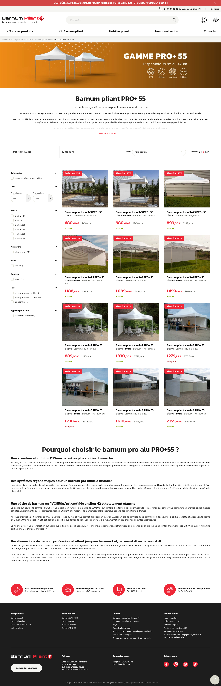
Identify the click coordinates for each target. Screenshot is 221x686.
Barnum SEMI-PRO (70, 618)
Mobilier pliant (119, 31)
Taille (14, 210)
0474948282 (127, 661)
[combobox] (159, 152)
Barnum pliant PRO (43, 39)
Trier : (128, 152)
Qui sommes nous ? (172, 621)
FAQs (115, 624)
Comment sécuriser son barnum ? (127, 621)
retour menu (214, 679)
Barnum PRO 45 (68, 621)
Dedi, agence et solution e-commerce (142, 682)
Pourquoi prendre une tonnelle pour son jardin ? (133, 631)
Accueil (5, 39)
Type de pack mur (20, 310)
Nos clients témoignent (123, 634)
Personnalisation (166, 31)
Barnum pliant (73, 31)
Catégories (16, 173)
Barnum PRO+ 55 (69, 628)
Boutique (14, 39)
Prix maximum (42, 196)
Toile (13, 260)
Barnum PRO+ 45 (69, 624)
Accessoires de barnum (21, 624)
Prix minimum (20, 196)
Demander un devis (26, 668)
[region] (34, 178)
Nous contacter (170, 618)
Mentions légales (171, 624)
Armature (16, 246)
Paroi (13, 287)
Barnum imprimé (18, 621)
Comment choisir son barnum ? (126, 618)
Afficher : (194, 152)
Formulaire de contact (122, 664)
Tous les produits (21, 31)
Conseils (210, 31)
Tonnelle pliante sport (122, 628)
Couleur (15, 274)
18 (203, 151)
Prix (13, 186)
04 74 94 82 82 (171, 9)
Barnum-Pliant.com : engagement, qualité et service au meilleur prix (182, 636)
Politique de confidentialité (175, 628)
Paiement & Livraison (173, 631)
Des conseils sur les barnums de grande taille (132, 638)
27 (207, 151)
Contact (215, 9)
